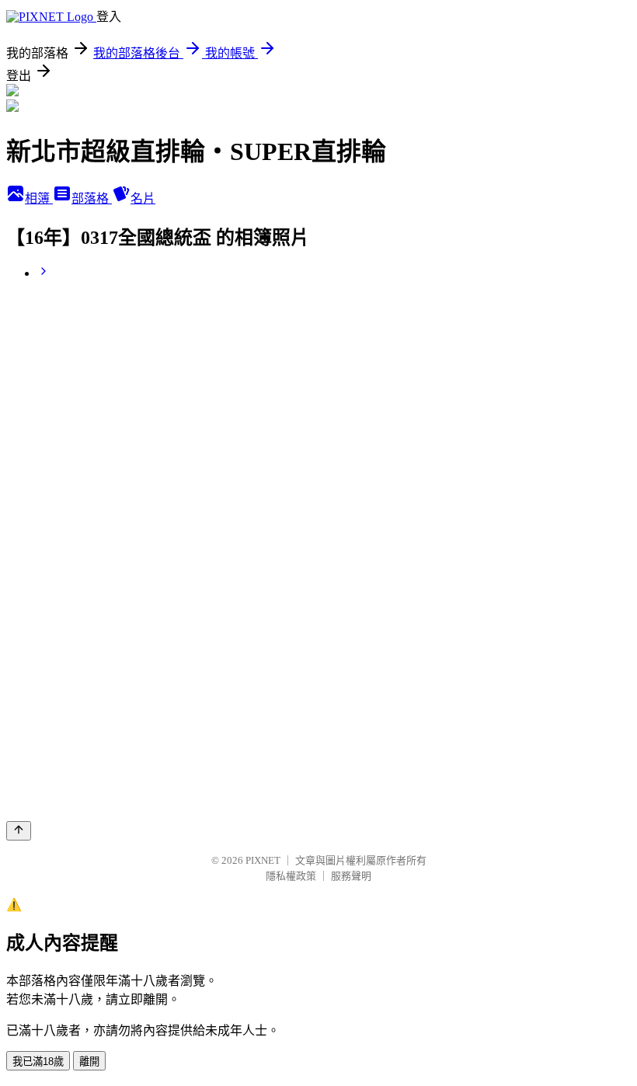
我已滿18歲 (38, 1061)
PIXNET (262, 860)
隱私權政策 (291, 876)
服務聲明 (351, 876)
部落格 (91, 198)
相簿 (39, 198)
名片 (143, 198)
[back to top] (18, 831)
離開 (89, 1061)
